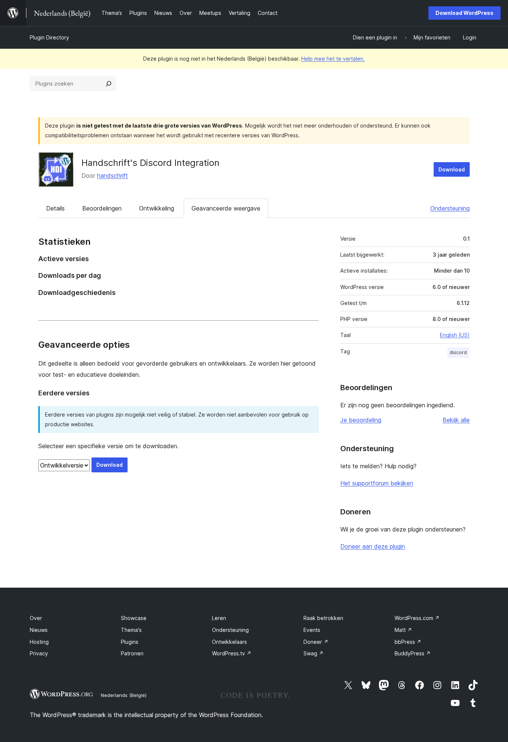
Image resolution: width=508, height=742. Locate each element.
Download (451, 169)
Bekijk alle (456, 420)
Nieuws (39, 630)
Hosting (39, 642)
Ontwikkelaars (229, 642)
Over (36, 618)
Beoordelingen (102, 208)
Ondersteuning (450, 208)
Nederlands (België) (124, 695)
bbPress (408, 642)
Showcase (134, 618)
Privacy (39, 653)
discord (458, 352)
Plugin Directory (49, 37)
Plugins (129, 642)
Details (55, 208)
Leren (219, 618)
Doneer (315, 642)
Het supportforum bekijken (376, 483)
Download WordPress (464, 13)
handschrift (112, 175)
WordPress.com (417, 618)
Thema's (131, 630)
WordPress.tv (231, 653)
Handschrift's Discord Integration (150, 162)
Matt (403, 630)
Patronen (132, 653)
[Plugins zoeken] (108, 83)
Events (311, 630)
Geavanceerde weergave (226, 208)
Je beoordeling (360, 420)
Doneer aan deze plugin (372, 546)
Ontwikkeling (156, 208)
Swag (313, 653)
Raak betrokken (323, 618)
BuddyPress (413, 653)
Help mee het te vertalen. (333, 58)
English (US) (455, 335)
